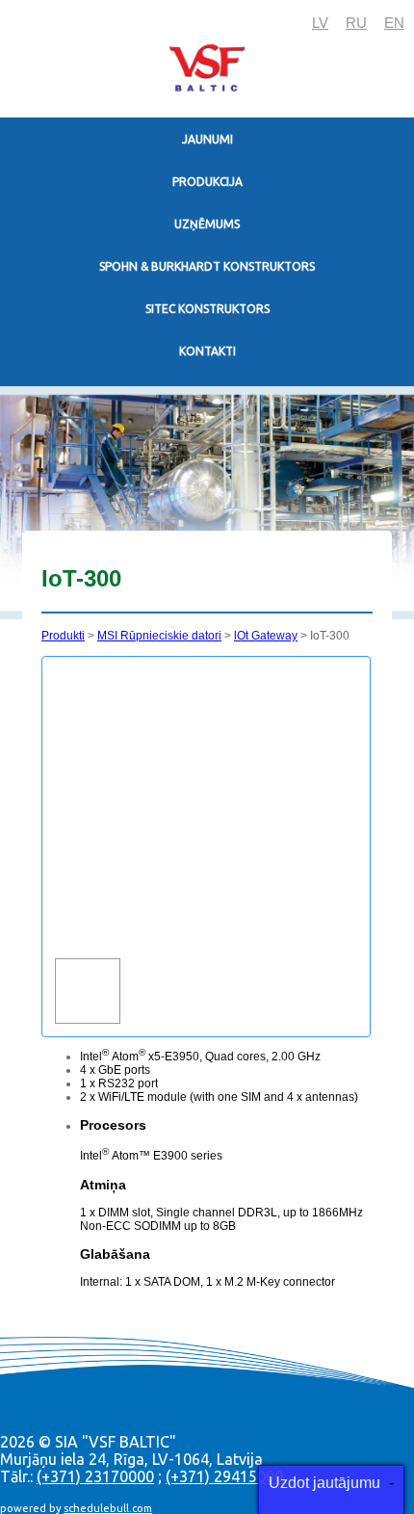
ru (356, 22)
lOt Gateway (266, 635)
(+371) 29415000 (224, 1476)
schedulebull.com (108, 1508)
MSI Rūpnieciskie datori (159, 635)
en (394, 22)
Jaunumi (207, 139)
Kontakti (207, 351)
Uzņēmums (207, 224)
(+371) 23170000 (95, 1476)
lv (320, 22)
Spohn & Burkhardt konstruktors (207, 266)
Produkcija (207, 181)
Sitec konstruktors (207, 308)
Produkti (63, 635)
